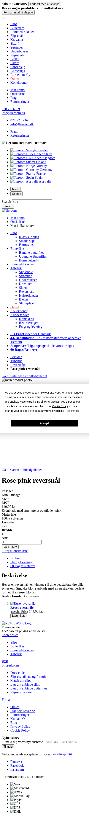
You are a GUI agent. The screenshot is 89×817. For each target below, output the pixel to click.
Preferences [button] (72, 410)
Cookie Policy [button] (60, 406)
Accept (44, 423)
